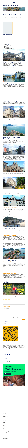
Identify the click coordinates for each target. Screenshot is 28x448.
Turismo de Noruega (6, 282)
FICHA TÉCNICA (5, 24)
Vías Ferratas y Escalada (6, 438)
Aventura (4, 422)
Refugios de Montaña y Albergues (7, 431)
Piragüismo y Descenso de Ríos (7, 429)
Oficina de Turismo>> (9, 44)
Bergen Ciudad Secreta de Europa (9, 273)
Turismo (4, 435)
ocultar (11, 22)
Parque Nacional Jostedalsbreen (9, 268)
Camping (4, 425)
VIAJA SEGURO (5, 358)
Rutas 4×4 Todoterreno (6, 432)
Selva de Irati (4, 413)
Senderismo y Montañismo (6, 434)
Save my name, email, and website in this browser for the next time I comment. (14, 317)
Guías (3, 428)
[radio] (3, 299)
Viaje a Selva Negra (5, 416)
